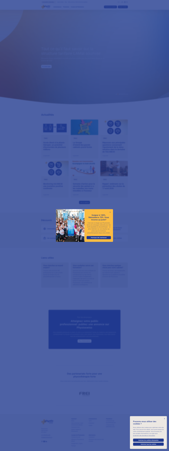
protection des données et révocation (144, 435)
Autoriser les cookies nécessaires (148, 440)
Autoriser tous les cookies (148, 444)
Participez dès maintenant (99, 237)
